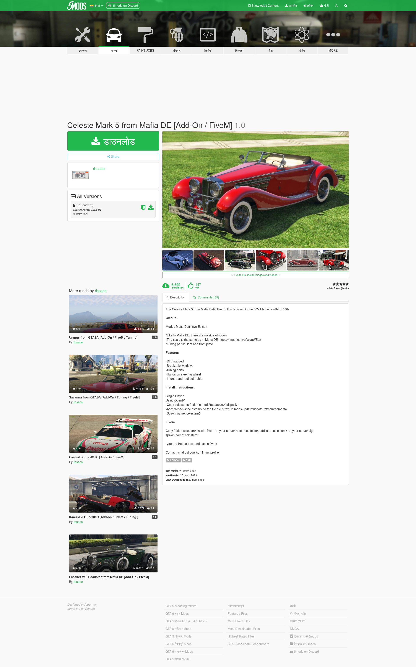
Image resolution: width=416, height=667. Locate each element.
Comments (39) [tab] (207, 297)
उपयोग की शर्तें (297, 621)
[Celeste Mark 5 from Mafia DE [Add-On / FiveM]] (255, 189)
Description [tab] (176, 297)
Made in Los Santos (81, 608)
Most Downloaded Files (244, 628)
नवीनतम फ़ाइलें (236, 606)
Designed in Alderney (82, 604)
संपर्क (293, 606)
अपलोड (292, 5)
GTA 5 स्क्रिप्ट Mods (178, 636)
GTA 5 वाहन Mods (177, 613)
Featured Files (238, 613)
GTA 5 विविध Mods (177, 659)
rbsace (99, 168)
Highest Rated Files (241, 636)
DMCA (294, 628)
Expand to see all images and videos (255, 275)
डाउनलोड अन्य (177, 287)
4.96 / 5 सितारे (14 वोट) (338, 288)
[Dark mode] (336, 5)
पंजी (326, 5)
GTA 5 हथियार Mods (178, 628)
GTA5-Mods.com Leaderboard (248, 644)
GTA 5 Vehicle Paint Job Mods (186, 621)
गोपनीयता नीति (298, 613)
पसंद (197, 287)
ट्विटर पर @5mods (305, 636)
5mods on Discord (306, 651)
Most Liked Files (239, 621)
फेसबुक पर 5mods (304, 644)
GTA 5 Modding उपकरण (181, 606)
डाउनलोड (118, 140)
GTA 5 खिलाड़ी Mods (179, 644)
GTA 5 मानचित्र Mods (179, 651)
